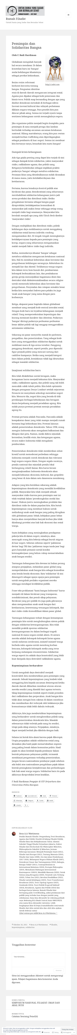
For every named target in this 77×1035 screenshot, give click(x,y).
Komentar (59, 970)
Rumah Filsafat (16, 19)
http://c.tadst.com (52, 84)
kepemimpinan (18, 927)
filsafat (54, 925)
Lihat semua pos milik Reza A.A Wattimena (37, 913)
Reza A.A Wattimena (39, 925)
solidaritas (30, 927)
